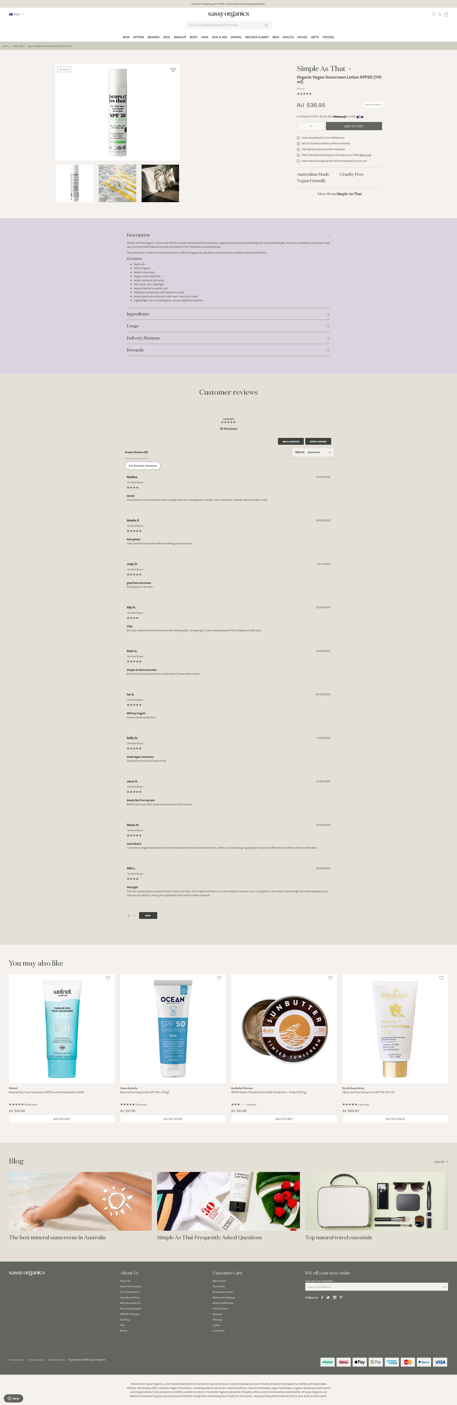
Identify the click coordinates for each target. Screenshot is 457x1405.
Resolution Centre (223, 1292)
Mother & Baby (257, 37)
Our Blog (125, 1319)
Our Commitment (130, 1292)
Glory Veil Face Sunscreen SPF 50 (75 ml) (368, 1092)
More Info (365, 155)
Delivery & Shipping (224, 1297)
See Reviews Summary (143, 465)
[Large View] (74, 183)
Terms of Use (16, 1359)
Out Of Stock (173, 1119)
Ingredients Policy (130, 1297)
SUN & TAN (18, 46)
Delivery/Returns (143, 338)
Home (5, 46)
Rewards (135, 350)
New (126, 37)
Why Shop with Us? (130, 1303)
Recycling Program (130, 1308)
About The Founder (130, 1286)
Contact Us (219, 1330)
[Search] (266, 25)
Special (328, 37)
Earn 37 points (373, 104)
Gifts (315, 37)
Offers (138, 37)
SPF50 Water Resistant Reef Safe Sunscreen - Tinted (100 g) (269, 1092)
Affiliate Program (129, 1314)
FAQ (122, 1325)
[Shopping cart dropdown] (446, 14)
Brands (154, 37)
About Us (125, 1280)
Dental (236, 37)
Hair (204, 37)
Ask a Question (291, 441)
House (302, 37)
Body (194, 37)
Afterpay (217, 1319)
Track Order (219, 1286)
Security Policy (56, 1359)
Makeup (180, 37)
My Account (219, 1280)
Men (275, 37)
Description (138, 235)
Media (123, 1330)
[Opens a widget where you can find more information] (13, 1398)
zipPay (216, 1325)
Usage (133, 326)
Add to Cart (354, 126)
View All (439, 1162)
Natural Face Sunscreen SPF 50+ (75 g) (144, 1092)
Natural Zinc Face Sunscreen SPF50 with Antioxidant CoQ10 (46, 1092)
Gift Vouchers (220, 1308)
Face (166, 37)
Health (288, 37)
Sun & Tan (219, 37)
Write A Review (318, 441)
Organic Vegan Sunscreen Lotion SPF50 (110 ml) (50, 46)
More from (340, 193)
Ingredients (138, 314)
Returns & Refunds (223, 1303)
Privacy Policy (36, 1359)
